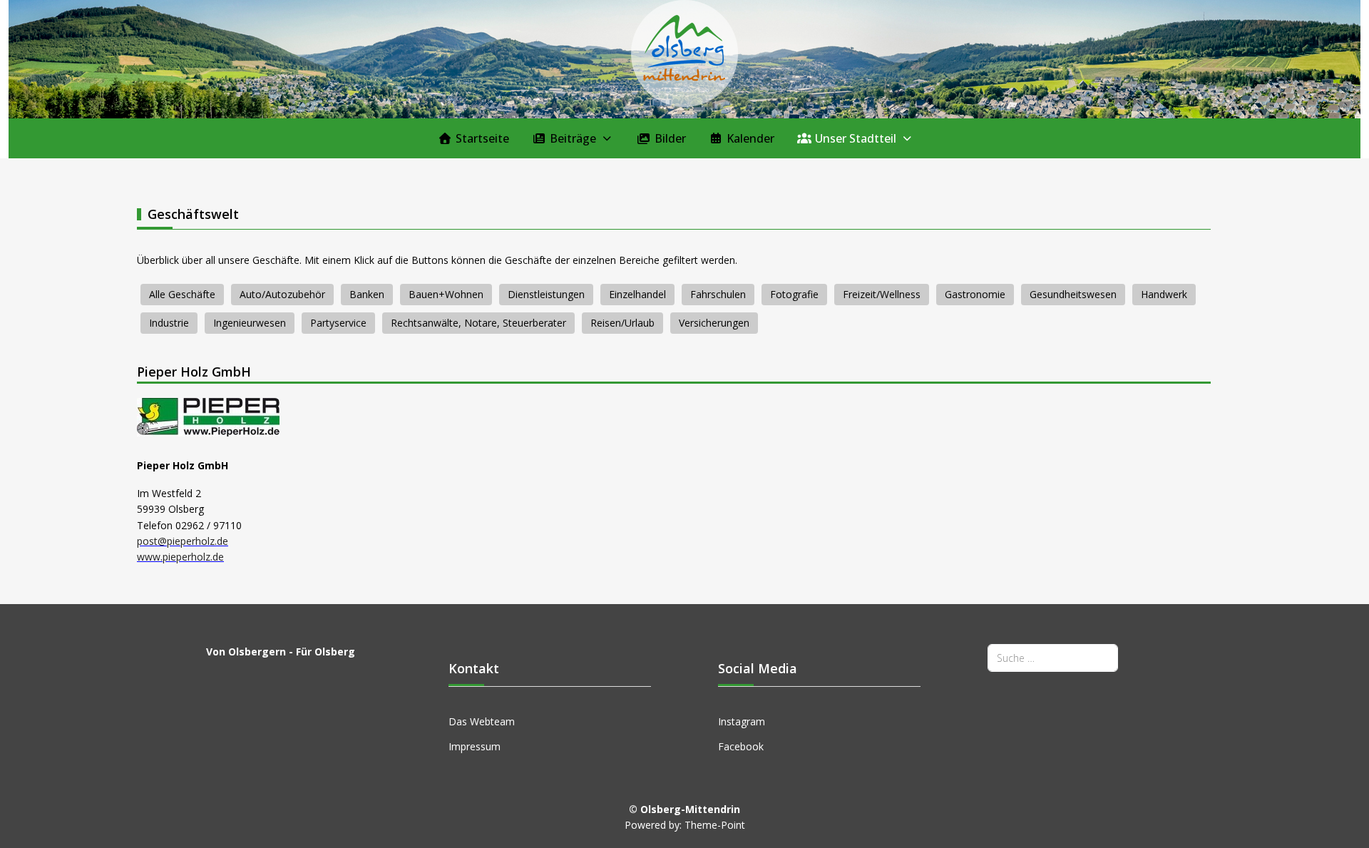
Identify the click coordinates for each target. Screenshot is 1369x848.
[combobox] (1053, 658)
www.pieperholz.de (180, 556)
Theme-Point (714, 825)
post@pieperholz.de (182, 541)
